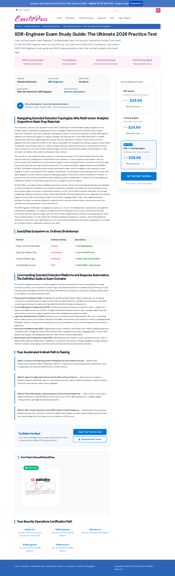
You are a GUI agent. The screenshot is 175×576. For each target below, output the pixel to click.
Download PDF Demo (91, 439)
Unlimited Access (86, 18)
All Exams (25, 566)
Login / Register (24, 10)
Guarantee (101, 18)
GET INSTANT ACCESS (139, 176)
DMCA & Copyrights (86, 566)
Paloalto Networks (32, 26)
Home (59, 18)
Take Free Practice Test (90, 432)
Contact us (72, 566)
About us (62, 566)
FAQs (112, 18)
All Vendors (70, 18)
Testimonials (51, 566)
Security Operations (51, 26)
